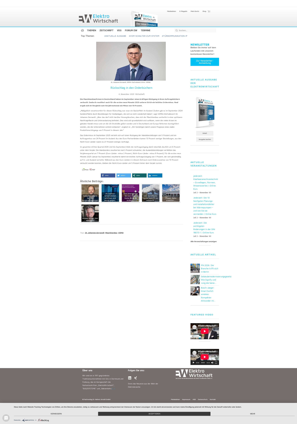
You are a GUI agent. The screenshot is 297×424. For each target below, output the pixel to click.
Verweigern (56, 414)
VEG (119, 30)
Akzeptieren (154, 414)
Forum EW (131, 30)
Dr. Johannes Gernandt (94, 233)
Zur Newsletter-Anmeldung (204, 61)
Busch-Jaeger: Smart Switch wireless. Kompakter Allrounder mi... (208, 294)
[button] (108, 175)
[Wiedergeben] (193, 362)
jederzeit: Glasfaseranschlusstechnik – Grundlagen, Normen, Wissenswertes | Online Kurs (205, 182)
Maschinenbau (111, 233)
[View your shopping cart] (209, 11)
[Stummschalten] (212, 362)
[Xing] (135, 378)
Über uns (87, 370)
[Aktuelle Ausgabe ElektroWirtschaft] (204, 112)
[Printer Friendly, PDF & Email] (88, 169)
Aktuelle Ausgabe (115, 36)
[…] (113, 388)
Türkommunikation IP (174, 36)
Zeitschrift (106, 30)
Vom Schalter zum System (144, 36)
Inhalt (205, 133)
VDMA (120, 233)
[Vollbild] (216, 362)
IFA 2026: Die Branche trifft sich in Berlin (209, 268)
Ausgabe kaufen (205, 139)
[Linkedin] (129, 378)
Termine (145, 30)
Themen (91, 30)
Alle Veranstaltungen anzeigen (203, 241)
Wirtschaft (140, 94)
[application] (204, 357)
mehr (252, 414)
